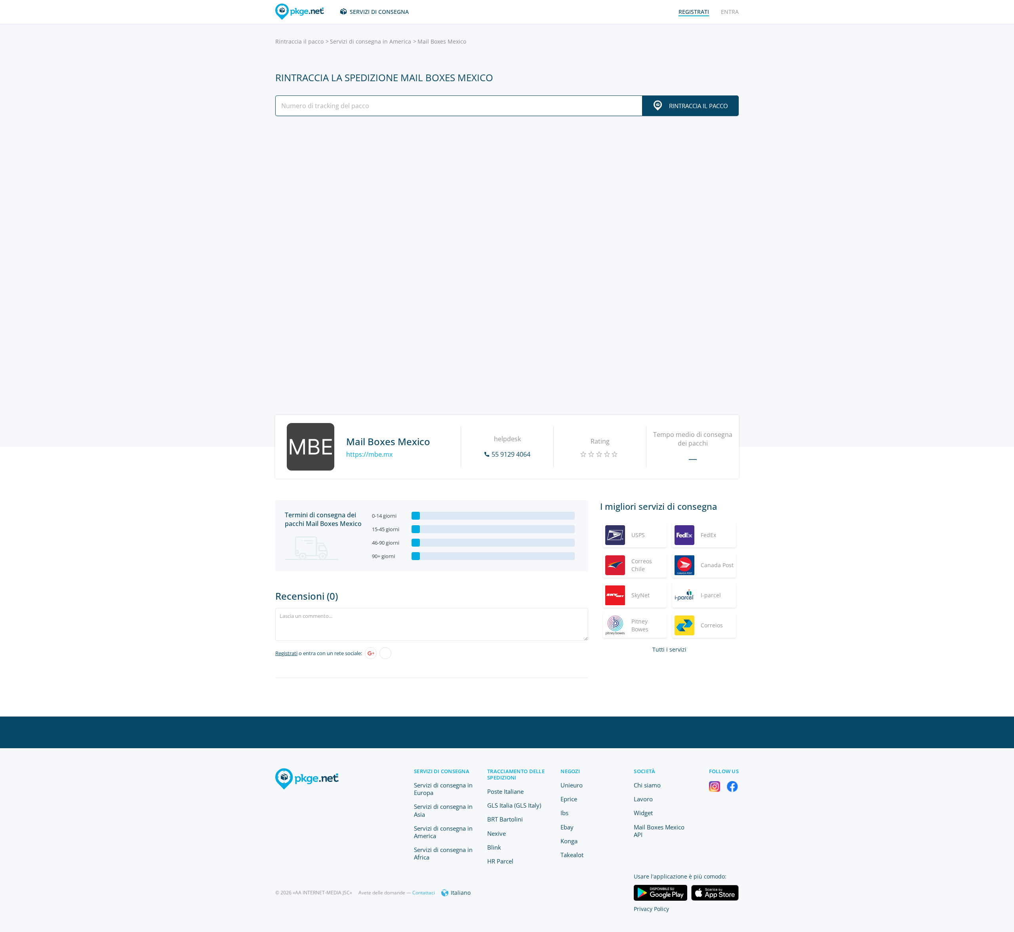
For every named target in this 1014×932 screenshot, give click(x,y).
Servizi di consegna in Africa (443, 853)
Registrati (286, 653)
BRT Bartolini (505, 819)
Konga (569, 841)
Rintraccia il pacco (299, 41)
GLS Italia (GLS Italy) (514, 805)
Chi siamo (647, 785)
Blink (494, 847)
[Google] (371, 653)
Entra (730, 11)
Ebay (567, 827)
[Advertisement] (507, 191)
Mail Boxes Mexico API (659, 831)
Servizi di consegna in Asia (443, 810)
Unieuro (571, 785)
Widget (643, 813)
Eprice (568, 799)
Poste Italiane (505, 791)
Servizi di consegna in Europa (443, 789)
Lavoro (643, 799)
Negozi (570, 771)
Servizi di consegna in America (370, 41)
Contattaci (423, 892)
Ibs (564, 813)
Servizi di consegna (379, 11)
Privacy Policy (651, 908)
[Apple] (385, 653)
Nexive (496, 833)
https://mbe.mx (369, 454)
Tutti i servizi (669, 649)
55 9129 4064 (511, 454)
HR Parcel (500, 861)
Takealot (571, 855)
